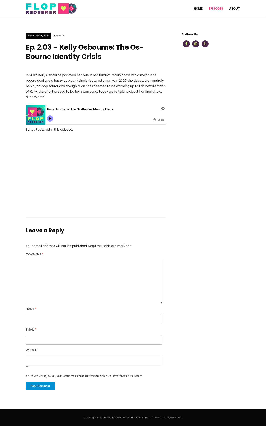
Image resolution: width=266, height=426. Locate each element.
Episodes (216, 8)
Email (31, 329)
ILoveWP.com (174, 417)
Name (31, 309)
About (234, 8)
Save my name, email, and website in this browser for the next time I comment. (84, 376)
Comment (34, 254)
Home (198, 8)
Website (32, 350)
